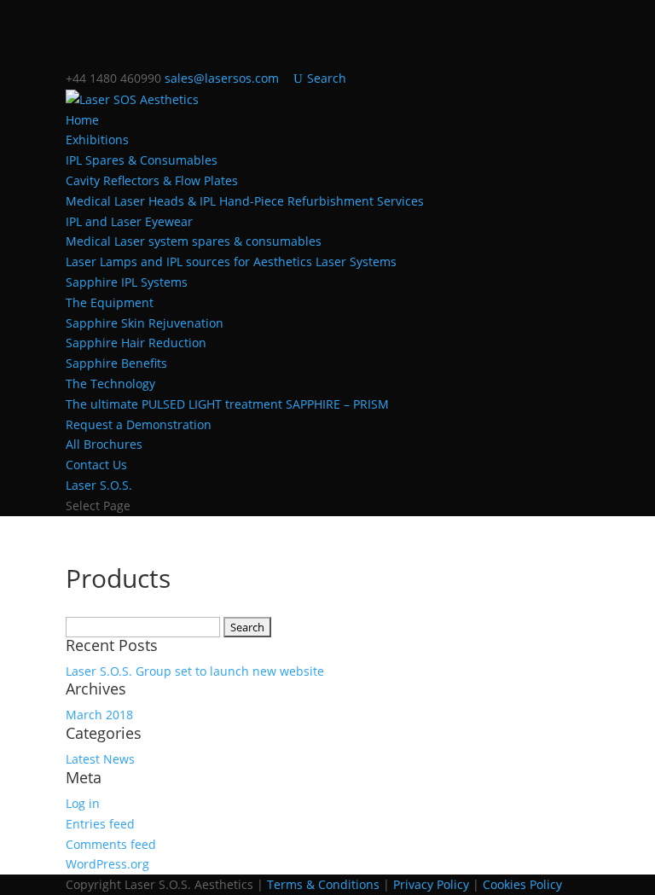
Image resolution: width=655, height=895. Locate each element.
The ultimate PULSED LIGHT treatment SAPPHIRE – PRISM (227, 404)
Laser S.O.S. (99, 485)
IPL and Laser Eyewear (129, 221)
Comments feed (111, 844)
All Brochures (104, 444)
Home (82, 120)
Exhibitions (97, 139)
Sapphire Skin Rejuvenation (144, 323)
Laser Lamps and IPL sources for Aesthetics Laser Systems (231, 261)
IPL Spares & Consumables (141, 160)
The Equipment (110, 302)
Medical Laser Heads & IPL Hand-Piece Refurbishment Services (245, 201)
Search (326, 78)
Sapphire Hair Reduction (136, 342)
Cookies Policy (522, 884)
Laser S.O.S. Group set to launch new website (195, 671)
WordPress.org (107, 864)
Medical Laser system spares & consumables (194, 241)
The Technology (110, 383)
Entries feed (100, 824)
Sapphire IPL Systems (127, 282)
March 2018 (99, 714)
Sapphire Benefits (116, 363)
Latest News (100, 759)
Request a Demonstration (139, 424)
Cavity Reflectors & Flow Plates (152, 180)
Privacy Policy (431, 884)
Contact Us (96, 464)
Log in (83, 803)
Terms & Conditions (323, 884)
